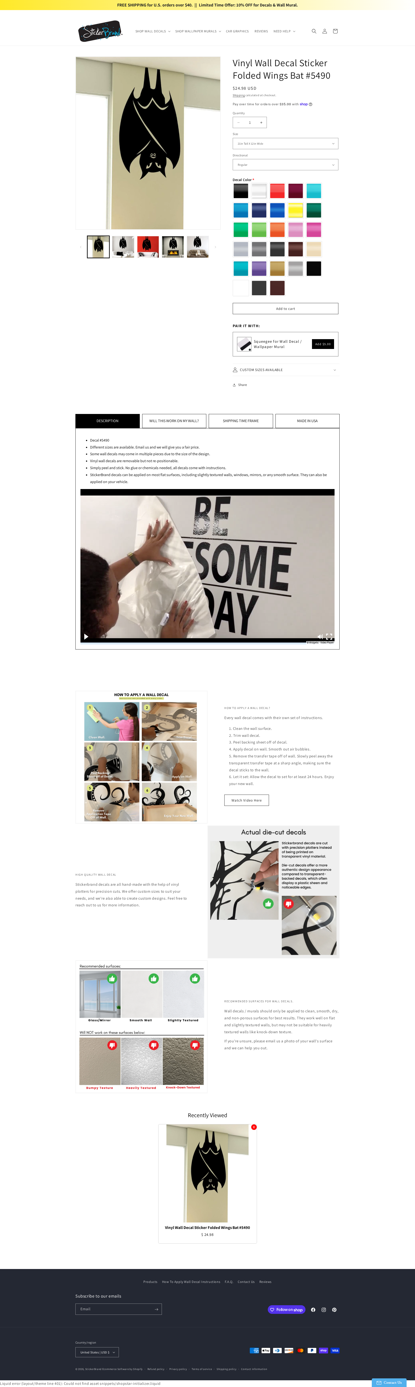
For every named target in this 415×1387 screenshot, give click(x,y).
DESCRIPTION (107, 420)
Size (235, 134)
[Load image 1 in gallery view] (98, 247)
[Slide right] (215, 247)
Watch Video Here (247, 800)
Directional (240, 155)
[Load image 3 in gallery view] (148, 247)
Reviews (265, 1282)
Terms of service (202, 1369)
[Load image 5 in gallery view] (198, 247)
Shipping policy (227, 1369)
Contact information (254, 1369)
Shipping (239, 95)
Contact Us (246, 1282)
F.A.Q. (229, 1282)
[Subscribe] (156, 1309)
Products (150, 1282)
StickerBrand (93, 1369)
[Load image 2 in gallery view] (123, 247)
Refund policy (156, 1369)
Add (323, 344)
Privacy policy (178, 1369)
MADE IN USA (307, 420)
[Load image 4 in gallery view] (173, 247)
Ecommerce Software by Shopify (122, 1369)
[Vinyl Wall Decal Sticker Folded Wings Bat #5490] (208, 1173)
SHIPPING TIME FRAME (241, 420)
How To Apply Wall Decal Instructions (191, 1282)
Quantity (239, 113)
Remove (254, 1127)
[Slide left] (80, 247)
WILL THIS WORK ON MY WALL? (174, 420)
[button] (153, 31)
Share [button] (242, 385)
